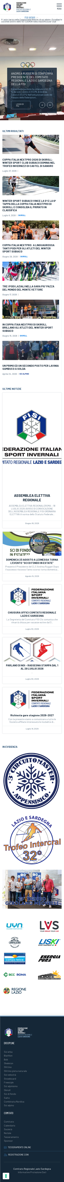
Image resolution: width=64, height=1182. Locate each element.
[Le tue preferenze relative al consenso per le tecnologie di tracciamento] (6, 1176)
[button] (59, 7)
